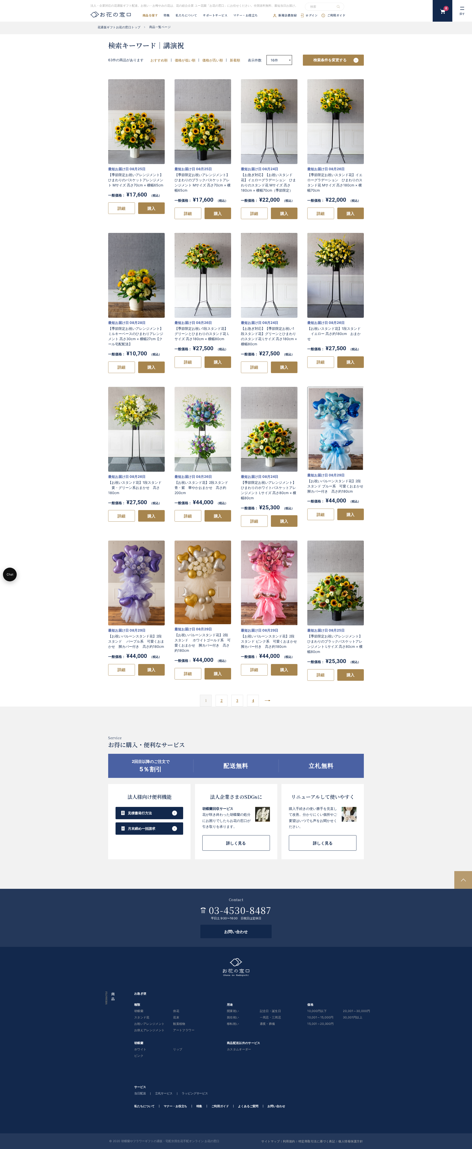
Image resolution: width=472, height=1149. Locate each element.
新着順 (235, 60)
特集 (167, 16)
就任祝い (233, 1017)
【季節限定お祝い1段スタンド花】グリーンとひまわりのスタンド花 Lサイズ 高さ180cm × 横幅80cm (202, 333)
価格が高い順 (212, 60)
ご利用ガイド (336, 16)
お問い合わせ (236, 931)
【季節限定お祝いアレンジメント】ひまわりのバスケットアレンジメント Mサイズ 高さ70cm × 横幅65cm (135, 180)
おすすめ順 (159, 60)
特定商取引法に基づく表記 (316, 1141)
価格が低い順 (185, 60)
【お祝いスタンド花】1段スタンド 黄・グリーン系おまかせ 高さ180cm (135, 487)
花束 (176, 1017)
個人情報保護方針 (350, 1141)
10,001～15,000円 (320, 1017)
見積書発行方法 (140, 813)
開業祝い (233, 1011)
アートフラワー (183, 1030)
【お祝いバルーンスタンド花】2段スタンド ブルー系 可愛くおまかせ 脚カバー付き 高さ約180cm (337, 486)
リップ (177, 1049)
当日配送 (140, 1093)
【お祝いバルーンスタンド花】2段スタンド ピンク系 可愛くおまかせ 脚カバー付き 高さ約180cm (270, 641)
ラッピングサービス (195, 1093)
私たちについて (186, 16)
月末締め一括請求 (141, 828)
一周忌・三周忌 (270, 1017)
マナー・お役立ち (245, 16)
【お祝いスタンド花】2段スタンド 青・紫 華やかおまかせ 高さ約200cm (201, 487)
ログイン (312, 16)
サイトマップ (270, 1141)
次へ (267, 701)
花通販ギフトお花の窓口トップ (119, 27)
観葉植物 (179, 1024)
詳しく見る (236, 843)
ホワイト (140, 1049)
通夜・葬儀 (267, 1024)
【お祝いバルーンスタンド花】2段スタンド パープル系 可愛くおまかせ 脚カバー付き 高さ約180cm (136, 641)
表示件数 (255, 60)
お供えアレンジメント (149, 1030)
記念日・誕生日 (270, 1011)
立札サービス (164, 1093)
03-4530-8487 (240, 910)
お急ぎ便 (140, 994)
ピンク (138, 1056)
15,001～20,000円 (320, 1024)
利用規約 (289, 1141)
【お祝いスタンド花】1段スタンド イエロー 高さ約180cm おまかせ (334, 333)
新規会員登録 (287, 16)
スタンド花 (141, 1017)
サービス (140, 1087)
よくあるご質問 (248, 1106)
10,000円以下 (317, 1011)
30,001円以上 (352, 1017)
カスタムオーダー (239, 1049)
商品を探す (150, 16)
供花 (176, 1011)
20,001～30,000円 (356, 1011)
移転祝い (233, 1024)
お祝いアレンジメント (149, 1024)
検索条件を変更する (330, 60)
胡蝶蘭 (138, 1011)
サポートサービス (215, 16)
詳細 (121, 208)
